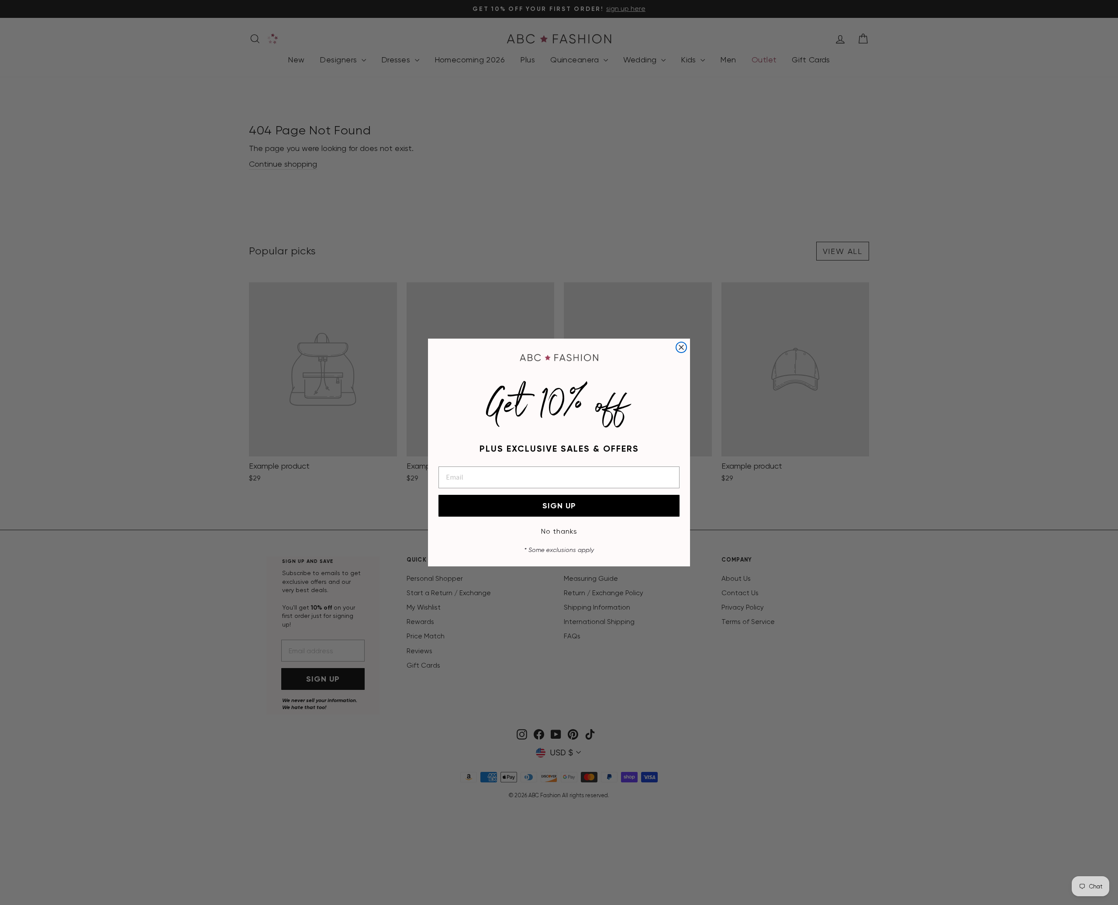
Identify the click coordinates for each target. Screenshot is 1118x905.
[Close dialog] (681, 347)
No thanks (559, 531)
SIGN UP (559, 506)
